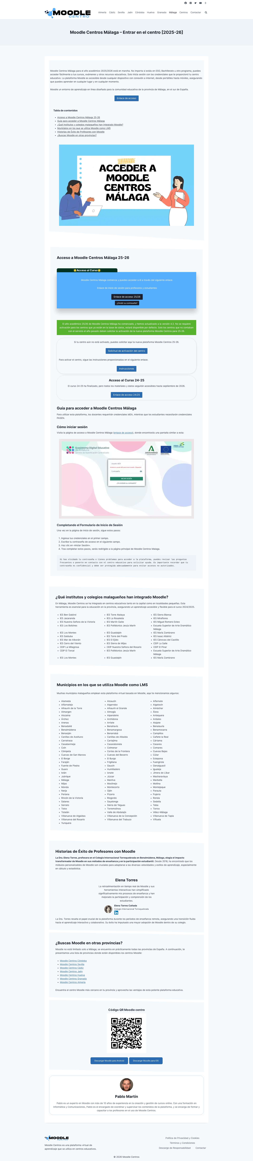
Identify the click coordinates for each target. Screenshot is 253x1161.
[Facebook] (185, 3)
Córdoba (139, 12)
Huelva (150, 12)
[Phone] (205, 3)
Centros (183, 12)
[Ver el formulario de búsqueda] (206, 12)
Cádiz (112, 12)
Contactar (196, 12)
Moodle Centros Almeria (73, 982)
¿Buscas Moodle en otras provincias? (77, 135)
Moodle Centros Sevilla (72, 964)
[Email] (200, 3)
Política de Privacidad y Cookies (182, 1138)
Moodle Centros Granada (73, 978)
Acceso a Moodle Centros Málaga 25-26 (78, 117)
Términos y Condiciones (182, 1143)
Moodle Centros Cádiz (72, 968)
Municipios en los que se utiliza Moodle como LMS (84, 128)
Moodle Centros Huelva (72, 975)
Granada (161, 12)
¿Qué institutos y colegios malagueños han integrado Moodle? (90, 124)
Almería (102, 12)
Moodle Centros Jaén (71, 971)
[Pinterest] (190, 3)
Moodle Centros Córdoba (73, 960)
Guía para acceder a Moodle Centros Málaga (81, 121)
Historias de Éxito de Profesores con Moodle (80, 131)
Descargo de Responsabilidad (175, 1148)
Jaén (130, 12)
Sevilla (121, 12)
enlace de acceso (123, 432)
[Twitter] (195, 3)
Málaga (173, 12)
